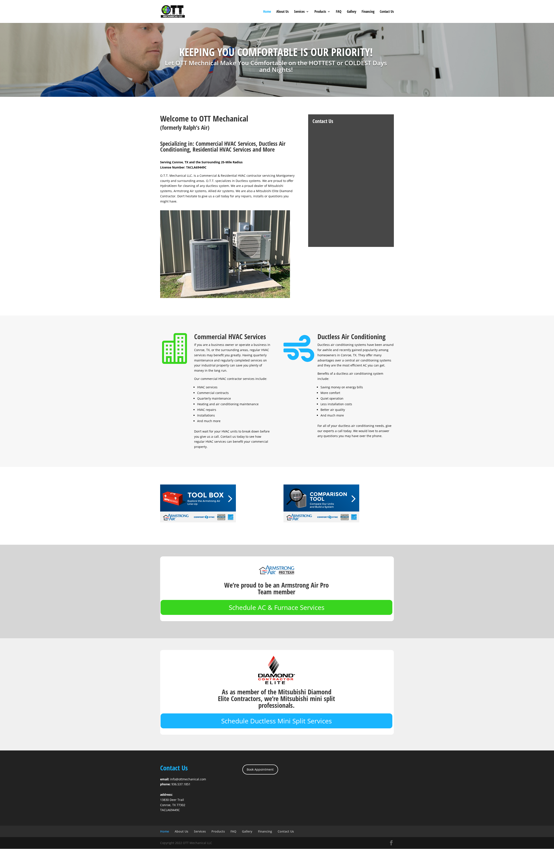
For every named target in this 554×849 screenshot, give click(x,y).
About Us (282, 12)
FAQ (338, 12)
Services (299, 12)
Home (267, 12)
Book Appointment (260, 769)
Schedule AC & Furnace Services (276, 607)
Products (320, 12)
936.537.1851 (180, 784)
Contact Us (387, 12)
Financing (368, 12)
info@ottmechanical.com (188, 779)
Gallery (351, 12)
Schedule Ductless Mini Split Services (276, 720)
